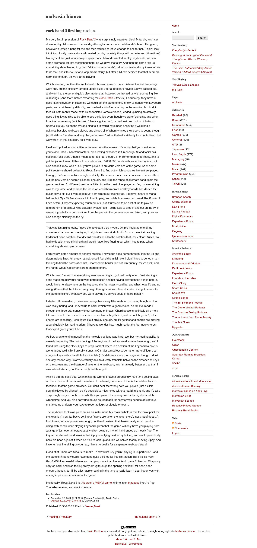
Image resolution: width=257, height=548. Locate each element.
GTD (175, 144)
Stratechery (179, 240)
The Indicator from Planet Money (191, 317)
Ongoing (177, 231)
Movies (176, 164)
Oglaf (175, 344)
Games (89, 506)
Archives (177, 102)
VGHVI (176, 363)
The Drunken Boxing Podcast (189, 312)
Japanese (178, 149)
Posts (177, 423)
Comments (181, 428)
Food (175, 129)
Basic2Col (121, 543)
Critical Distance (181, 201)
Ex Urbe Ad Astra (182, 268)
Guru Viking (179, 283)
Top (139, 539)
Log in (175, 433)
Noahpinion (179, 226)
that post (133, 482)
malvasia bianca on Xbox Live (190, 390)
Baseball (177, 115)
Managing (178, 159)
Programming (180, 173)
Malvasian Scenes (183, 400)
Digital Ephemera (182, 216)
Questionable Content (185, 349)
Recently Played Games (186, 405)
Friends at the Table (184, 278)
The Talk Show (181, 322)
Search (175, 32)
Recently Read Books (185, 410)
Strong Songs (180, 297)
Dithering (177, 258)
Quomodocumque (183, 235)
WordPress (135, 543)
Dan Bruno (178, 206)
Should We (178, 292)
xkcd (175, 368)
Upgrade (177, 327)
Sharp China (179, 287)
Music (97, 506)
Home (175, 25)
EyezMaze (178, 339)
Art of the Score (181, 253)
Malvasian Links (181, 395)
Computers (178, 124)
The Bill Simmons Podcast (187, 302)
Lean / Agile (179, 154)
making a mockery (60, 516)
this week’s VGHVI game (96, 482)
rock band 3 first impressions (71, 30)
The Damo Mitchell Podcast (188, 307)
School (176, 178)
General (177, 139)
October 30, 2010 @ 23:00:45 (66, 500)
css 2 (132, 539)
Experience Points (183, 221)
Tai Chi (176, 183)
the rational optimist (146, 516)
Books (175, 120)
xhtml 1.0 (121, 539)
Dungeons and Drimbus (186, 263)
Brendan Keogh (181, 196)
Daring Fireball (181, 211)
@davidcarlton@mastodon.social (191, 381)
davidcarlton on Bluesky (186, 385)
